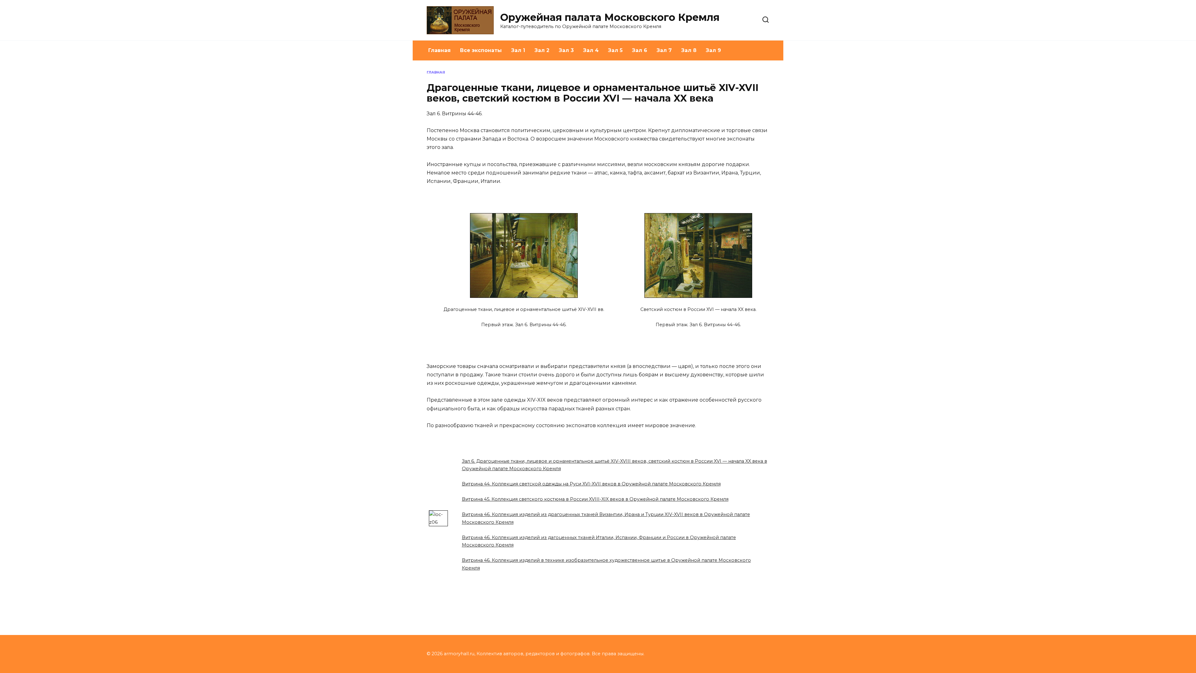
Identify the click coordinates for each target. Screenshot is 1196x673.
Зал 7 (664, 50)
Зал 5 (615, 50)
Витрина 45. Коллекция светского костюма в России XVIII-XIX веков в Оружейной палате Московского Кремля (595, 499)
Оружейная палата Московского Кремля (609, 17)
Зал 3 (566, 50)
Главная (439, 50)
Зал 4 (591, 50)
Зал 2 (541, 50)
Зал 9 (713, 50)
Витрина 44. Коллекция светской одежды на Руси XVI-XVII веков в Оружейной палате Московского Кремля (591, 484)
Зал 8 (688, 50)
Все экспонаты (481, 50)
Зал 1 (518, 50)
